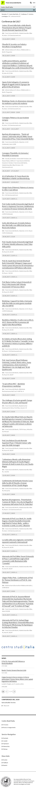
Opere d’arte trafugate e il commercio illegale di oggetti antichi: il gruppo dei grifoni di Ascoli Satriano (16, 84)
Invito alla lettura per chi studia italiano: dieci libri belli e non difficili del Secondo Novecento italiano (16, 225)
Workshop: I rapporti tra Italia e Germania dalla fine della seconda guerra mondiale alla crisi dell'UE (17, 303)
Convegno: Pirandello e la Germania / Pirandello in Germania (15, 154)
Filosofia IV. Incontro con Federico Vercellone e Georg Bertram (14, 45)
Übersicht (6, 706)
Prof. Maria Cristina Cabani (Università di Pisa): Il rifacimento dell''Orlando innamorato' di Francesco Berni (16, 284)
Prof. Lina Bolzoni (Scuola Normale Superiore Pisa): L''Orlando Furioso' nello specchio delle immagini (16, 442)
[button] (3, 691)
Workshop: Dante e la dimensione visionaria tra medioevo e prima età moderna (18, 102)
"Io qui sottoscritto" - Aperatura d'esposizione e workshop (13, 385)
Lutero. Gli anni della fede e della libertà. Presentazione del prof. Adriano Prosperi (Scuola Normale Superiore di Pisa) (16, 27)
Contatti (5, 741)
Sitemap (5, 749)
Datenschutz (6, 746)
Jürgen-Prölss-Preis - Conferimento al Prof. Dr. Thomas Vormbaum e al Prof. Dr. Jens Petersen (17, 579)
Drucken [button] (5, 760)
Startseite (4, 14)
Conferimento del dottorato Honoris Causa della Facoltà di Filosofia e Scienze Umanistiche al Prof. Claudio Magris (17, 483)
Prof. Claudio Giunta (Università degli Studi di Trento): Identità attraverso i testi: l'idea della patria (17, 244)
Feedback (5, 762)
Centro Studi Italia (14, 14)
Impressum (6, 743)
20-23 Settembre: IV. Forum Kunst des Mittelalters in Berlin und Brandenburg (16, 177)
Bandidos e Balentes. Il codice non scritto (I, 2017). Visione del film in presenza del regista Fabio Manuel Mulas (18, 322)
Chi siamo (5, 724)
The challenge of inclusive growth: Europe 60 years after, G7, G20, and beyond (17, 401)
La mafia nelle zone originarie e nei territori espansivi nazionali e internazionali (17, 541)
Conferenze (24, 14)
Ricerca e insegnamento (9, 727)
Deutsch (5, 765)
